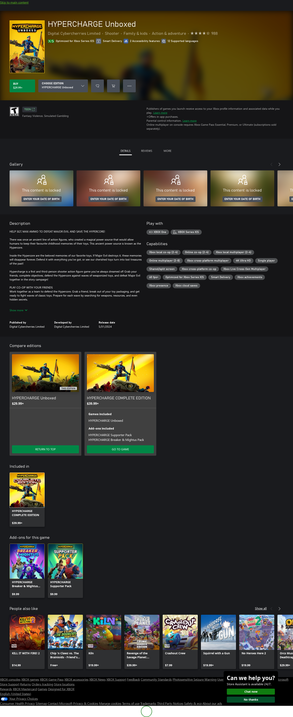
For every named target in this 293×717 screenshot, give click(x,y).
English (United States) (15, 694)
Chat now (251, 691)
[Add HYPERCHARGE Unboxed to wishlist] (97, 86)
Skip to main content (14, 2)
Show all (261, 608)
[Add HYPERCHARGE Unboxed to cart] (113, 86)
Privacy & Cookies (85, 703)
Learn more (160, 112)
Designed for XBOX (61, 689)
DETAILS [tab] (125, 151)
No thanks (251, 699)
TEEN (27, 109)
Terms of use (131, 703)
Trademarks (148, 703)
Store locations (64, 684)
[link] (27, 499)
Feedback (133, 679)
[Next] (279, 164)
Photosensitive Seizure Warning (194, 679)
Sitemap (41, 703)
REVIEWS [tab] (146, 151)
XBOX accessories (76, 679)
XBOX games (30, 679)
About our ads (212, 703)
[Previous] (271, 164)
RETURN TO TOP (45, 449)
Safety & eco (193, 703)
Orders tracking (42, 684)
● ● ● (129, 86)
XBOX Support (116, 679)
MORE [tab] (167, 151)
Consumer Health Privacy (17, 703)
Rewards (6, 689)
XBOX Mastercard (25, 689)
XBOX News (97, 679)
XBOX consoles (10, 679)
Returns (25, 684)
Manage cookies (110, 703)
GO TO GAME (120, 449)
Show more (16, 310)
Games (42, 689)
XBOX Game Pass (52, 679)
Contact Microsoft (60, 703)
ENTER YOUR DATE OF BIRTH (42, 199)
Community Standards (156, 679)
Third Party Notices (170, 703)
